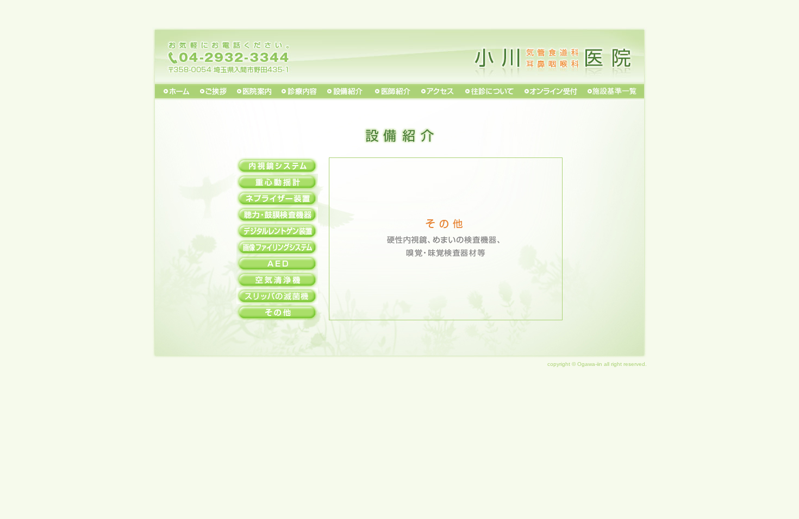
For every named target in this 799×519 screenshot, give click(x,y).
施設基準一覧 (614, 92)
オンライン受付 (551, 92)
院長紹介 (392, 92)
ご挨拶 (214, 92)
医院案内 (255, 92)
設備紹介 (345, 92)
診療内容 (299, 92)
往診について (489, 92)
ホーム (174, 92)
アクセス (437, 92)
